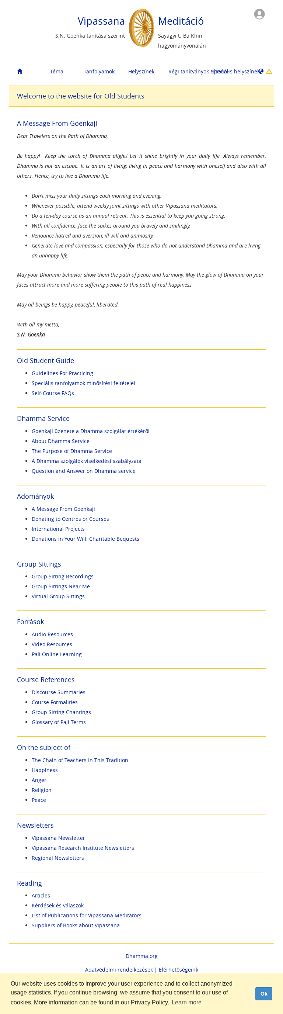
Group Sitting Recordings (63, 576)
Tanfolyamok (99, 71)
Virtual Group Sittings (58, 596)
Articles (41, 895)
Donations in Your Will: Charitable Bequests (85, 538)
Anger (39, 779)
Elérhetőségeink (178, 969)
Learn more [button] (187, 1002)
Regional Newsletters (58, 857)
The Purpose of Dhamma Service (72, 450)
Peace (39, 799)
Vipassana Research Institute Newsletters (83, 847)
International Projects (58, 528)
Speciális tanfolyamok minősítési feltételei (83, 383)
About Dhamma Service (61, 440)
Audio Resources (52, 634)
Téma (56, 71)
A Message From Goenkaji (63, 508)
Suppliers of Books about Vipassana (76, 925)
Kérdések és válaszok (58, 905)
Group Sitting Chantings (61, 712)
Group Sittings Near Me (61, 586)
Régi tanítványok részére (186, 71)
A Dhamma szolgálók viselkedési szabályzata (87, 460)
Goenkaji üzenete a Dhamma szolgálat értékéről (91, 431)
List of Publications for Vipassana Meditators (87, 915)
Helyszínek (141, 71)
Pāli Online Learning (57, 654)
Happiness (45, 770)
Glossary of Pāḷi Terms (59, 722)
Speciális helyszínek (229, 71)
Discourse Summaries (58, 692)
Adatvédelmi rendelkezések (119, 969)
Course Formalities (55, 702)
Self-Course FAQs (53, 393)
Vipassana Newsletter (58, 837)
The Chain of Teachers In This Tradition (80, 760)
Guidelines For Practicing (62, 373)
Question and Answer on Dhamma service (84, 470)
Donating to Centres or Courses (70, 518)
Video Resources (52, 644)
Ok (264, 994)
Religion (42, 789)
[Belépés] (259, 13)
